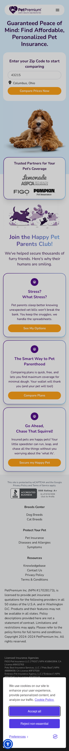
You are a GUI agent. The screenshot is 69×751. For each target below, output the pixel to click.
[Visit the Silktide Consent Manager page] (55, 736)
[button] (8, 744)
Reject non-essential (34, 723)
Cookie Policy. (44, 699)
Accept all (34, 711)
